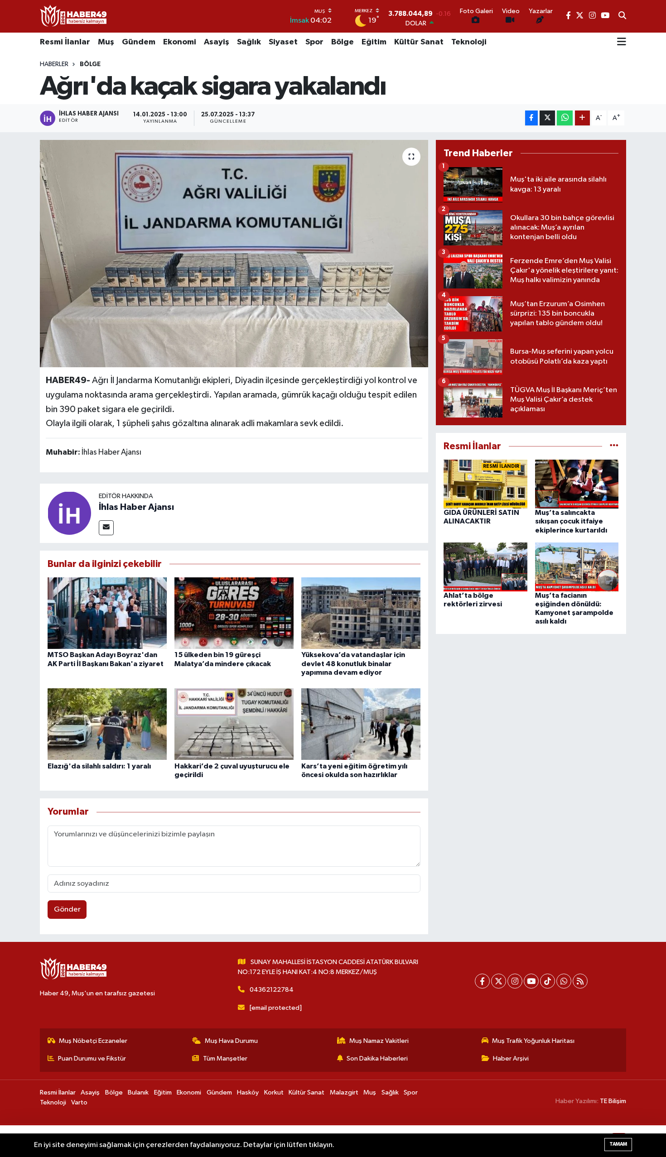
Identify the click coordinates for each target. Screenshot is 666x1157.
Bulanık (138, 1092)
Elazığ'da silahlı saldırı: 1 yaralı (99, 766)
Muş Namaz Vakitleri (379, 1040)
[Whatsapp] (563, 981)
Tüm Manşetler (225, 1058)
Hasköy (248, 1092)
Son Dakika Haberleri (377, 1058)
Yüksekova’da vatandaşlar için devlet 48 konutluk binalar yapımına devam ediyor (353, 663)
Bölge (342, 42)
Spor (314, 42)
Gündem (138, 42)
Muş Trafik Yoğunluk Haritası (533, 1040)
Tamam (618, 1144)
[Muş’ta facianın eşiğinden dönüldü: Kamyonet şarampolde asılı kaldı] (577, 567)
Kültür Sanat (419, 42)
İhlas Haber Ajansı (136, 507)
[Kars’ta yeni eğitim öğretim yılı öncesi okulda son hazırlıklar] (360, 724)
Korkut (274, 1092)
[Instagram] (514, 981)
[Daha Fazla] (582, 117)
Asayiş (216, 42)
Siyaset (283, 42)
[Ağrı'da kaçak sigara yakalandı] (234, 253)
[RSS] (580, 981)
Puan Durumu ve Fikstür (92, 1058)
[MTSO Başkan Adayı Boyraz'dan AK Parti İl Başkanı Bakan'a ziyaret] (107, 613)
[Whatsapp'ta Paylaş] (565, 117)
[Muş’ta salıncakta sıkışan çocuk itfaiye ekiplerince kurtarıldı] (577, 484)
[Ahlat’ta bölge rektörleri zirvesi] (485, 567)
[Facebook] (482, 981)
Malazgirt (344, 1092)
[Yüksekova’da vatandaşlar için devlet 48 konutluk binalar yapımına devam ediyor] (360, 613)
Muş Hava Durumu (231, 1040)
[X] (498, 981)
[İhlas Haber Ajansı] (69, 513)
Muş (106, 42)
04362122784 (272, 989)
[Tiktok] (547, 981)
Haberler (54, 64)
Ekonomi (179, 42)
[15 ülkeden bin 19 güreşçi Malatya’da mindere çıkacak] (234, 613)
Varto (79, 1102)
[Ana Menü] (621, 43)
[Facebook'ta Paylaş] (531, 117)
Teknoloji (469, 42)
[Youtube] (531, 981)
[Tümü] (614, 446)
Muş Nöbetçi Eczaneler (93, 1040)
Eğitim (374, 42)
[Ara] (622, 16)
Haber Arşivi (511, 1058)
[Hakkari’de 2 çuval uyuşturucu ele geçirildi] (234, 724)
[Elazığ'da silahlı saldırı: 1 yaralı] (107, 724)
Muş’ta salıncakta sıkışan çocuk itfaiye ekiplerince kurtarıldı (571, 521)
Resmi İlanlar (65, 42)
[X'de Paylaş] (547, 117)
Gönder (67, 909)
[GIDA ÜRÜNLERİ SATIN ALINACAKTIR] (485, 484)
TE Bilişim (613, 1101)
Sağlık (249, 42)
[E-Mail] (106, 527)
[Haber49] (74, 16)
